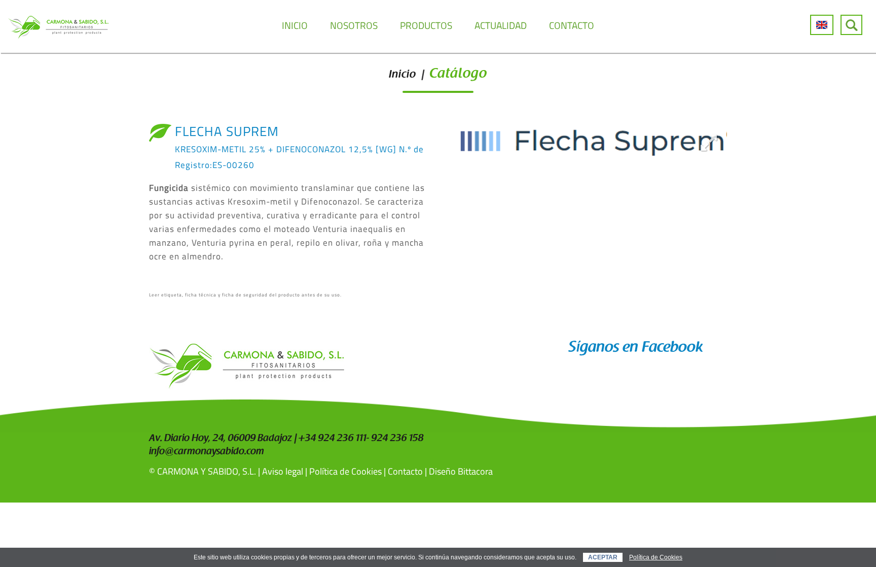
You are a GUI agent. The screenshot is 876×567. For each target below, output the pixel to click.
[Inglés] (821, 25)
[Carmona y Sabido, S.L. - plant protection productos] (58, 26)
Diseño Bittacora (461, 471)
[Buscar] (851, 25)
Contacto (405, 471)
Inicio (402, 75)
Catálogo (458, 74)
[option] (586, 142)
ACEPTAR (602, 557)
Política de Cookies (345, 471)
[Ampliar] (709, 142)
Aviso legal (282, 471)
